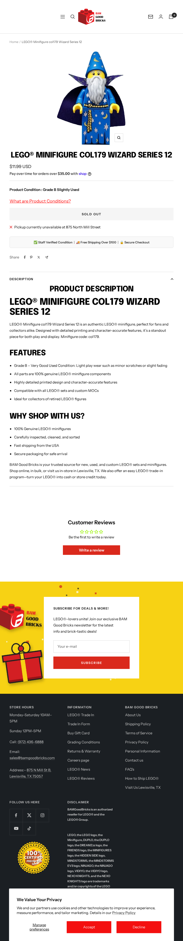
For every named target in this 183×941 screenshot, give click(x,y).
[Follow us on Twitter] (29, 815)
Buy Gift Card (78, 733)
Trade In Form (78, 724)
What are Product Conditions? (40, 201)
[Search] (73, 17)
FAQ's (129, 769)
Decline (139, 927)
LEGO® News (78, 769)
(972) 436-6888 (31, 742)
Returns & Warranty (83, 751)
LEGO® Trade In (80, 715)
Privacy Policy (124, 912)
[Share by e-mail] (46, 257)
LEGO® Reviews (81, 778)
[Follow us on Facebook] (16, 815)
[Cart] (171, 17)
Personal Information (142, 751)
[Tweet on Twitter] (39, 257)
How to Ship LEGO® (142, 778)
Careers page (78, 760)
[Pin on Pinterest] (31, 257)
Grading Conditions (83, 742)
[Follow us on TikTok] (29, 828)
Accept (89, 927)
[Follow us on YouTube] (16, 828)
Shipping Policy (138, 724)
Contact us (134, 760)
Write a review (91, 550)
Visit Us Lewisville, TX (143, 787)
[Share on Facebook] (25, 257)
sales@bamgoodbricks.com (32, 758)
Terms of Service (138, 733)
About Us (133, 715)
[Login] (161, 17)
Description (21, 279)
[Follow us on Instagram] (42, 815)
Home (14, 42)
